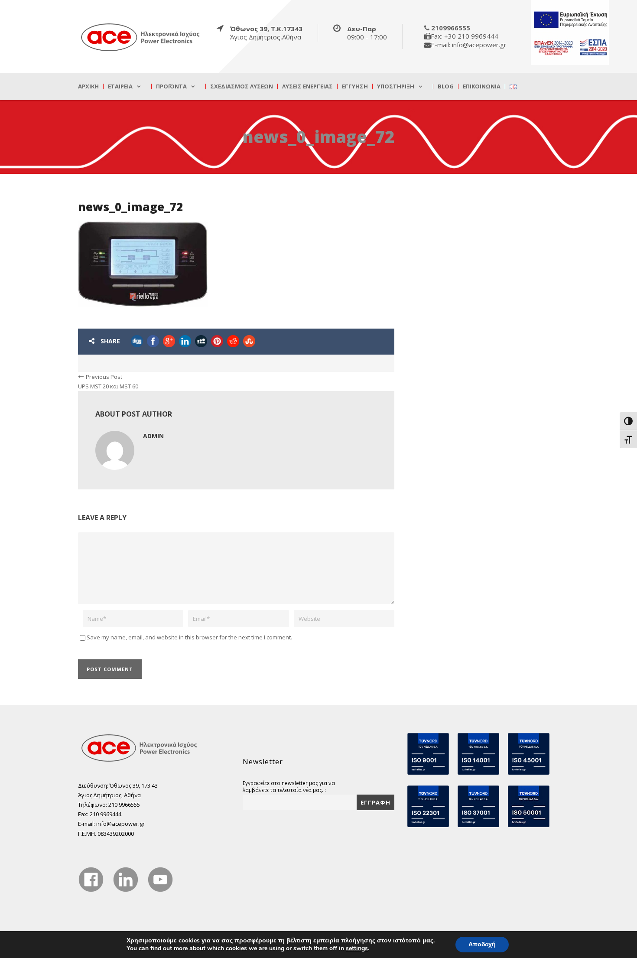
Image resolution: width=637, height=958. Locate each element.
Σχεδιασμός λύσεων (241, 86)
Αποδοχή (482, 944)
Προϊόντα (171, 86)
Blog (446, 86)
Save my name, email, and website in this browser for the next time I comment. (189, 637)
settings (357, 948)
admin (153, 436)
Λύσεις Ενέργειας (307, 86)
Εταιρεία (120, 86)
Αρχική (88, 86)
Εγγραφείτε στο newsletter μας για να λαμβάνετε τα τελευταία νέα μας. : (289, 786)
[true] (141, 37)
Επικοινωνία (481, 86)
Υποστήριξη (395, 86)
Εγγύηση (355, 86)
